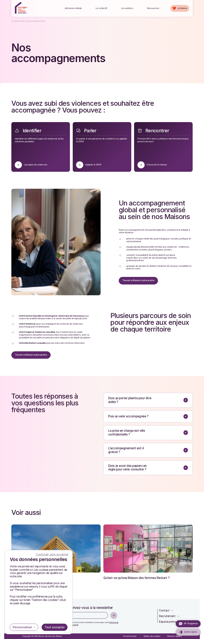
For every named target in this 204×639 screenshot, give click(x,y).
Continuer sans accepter (52, 554)
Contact (164, 610)
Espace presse (168, 621)
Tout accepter (55, 627)
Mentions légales (174, 636)
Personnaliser (23, 627)
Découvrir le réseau (157, 164)
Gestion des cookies (152, 636)
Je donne (182, 8)
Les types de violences (35, 164)
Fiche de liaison (130, 636)
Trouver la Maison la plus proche (138, 280)
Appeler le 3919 (93, 164)
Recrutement (167, 616)
